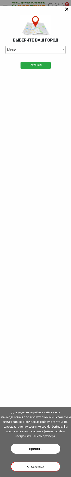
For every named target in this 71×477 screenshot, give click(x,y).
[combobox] (35, 50)
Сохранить (35, 65)
